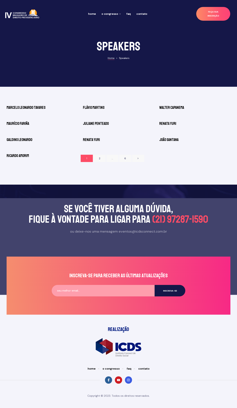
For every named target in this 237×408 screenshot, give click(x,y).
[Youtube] (118, 379)
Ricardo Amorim (18, 155)
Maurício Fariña (18, 123)
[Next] (138, 158)
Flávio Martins (93, 107)
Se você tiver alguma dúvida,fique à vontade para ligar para (118, 214)
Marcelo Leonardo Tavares (26, 107)
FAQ (128, 14)
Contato (141, 14)
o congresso (109, 14)
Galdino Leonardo (19, 139)
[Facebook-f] (108, 379)
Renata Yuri (167, 123)
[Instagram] (128, 379)
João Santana (169, 139)
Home (92, 14)
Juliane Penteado (96, 123)
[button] (213, 14)
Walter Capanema (171, 107)
